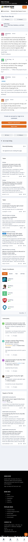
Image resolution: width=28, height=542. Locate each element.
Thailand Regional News (13, 511)
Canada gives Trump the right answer (12, 206)
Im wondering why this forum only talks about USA (13, 414)
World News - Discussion (13, 364)
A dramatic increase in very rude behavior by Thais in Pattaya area (11, 165)
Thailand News (11, 509)
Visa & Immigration (12, 515)
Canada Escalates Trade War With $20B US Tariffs (15, 360)
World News (10, 513)
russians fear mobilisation (9, 217)
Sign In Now (14, 126)
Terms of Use (10, 496)
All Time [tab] (23, 273)
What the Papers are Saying (8, 215)
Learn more (3, 2)
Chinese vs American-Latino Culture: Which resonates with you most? (12, 432)
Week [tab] (4, 273)
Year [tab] (16, 273)
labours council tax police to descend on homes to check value (13, 252)
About (8, 494)
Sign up (6, 486)
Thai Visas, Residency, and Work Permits (14, 25)
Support (9, 500)
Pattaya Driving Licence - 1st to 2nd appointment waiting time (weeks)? (12, 183)
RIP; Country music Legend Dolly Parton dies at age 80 (13, 399)
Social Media (10, 517)
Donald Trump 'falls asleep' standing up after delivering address (12, 234)
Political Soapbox (6, 203)
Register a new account (14, 122)
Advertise (9, 502)
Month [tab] (11, 273)
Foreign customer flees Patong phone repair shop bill (14, 341)
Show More (21, 313)
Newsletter (10, 498)
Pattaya (4, 162)
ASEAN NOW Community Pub (9, 397)
